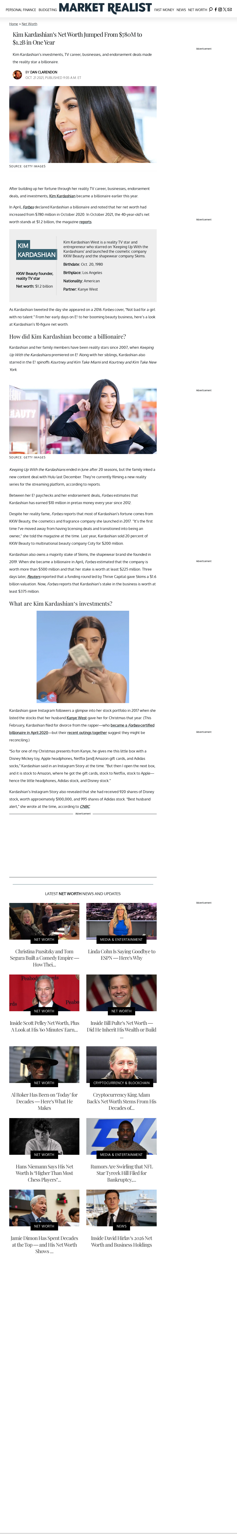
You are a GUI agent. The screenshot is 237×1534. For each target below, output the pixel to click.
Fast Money (164, 10)
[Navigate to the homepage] (105, 9)
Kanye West (77, 718)
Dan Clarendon (43, 72)
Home (13, 24)
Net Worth (197, 10)
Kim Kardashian (62, 196)
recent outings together (87, 732)
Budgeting (48, 10)
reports (85, 222)
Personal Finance (21, 10)
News (181, 10)
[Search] (211, 9)
